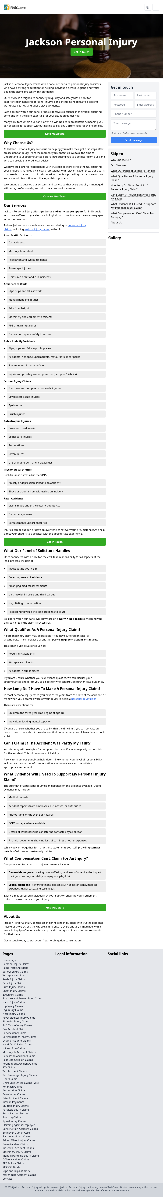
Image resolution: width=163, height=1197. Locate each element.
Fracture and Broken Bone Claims (23, 998)
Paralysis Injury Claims (16, 1109)
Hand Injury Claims (14, 1002)
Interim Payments (13, 1102)
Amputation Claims (14, 1090)
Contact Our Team (54, 196)
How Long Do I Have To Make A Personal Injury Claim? (129, 187)
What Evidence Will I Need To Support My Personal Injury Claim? (133, 206)
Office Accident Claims (16, 1159)
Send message (134, 140)
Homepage (9, 960)
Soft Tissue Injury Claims (17, 1025)
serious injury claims (37, 229)
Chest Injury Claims (14, 991)
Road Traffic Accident (15, 968)
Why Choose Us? (121, 160)
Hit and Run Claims (14, 1048)
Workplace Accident (14, 975)
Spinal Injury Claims (14, 1121)
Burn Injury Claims (14, 987)
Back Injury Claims (14, 983)
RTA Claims (9, 1067)
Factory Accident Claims (17, 1136)
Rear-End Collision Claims (18, 1060)
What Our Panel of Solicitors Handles (133, 171)
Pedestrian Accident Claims (19, 1056)
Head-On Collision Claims (18, 1044)
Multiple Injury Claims (16, 1106)
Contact (7, 1178)
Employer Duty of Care (16, 1132)
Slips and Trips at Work (16, 1171)
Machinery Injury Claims (17, 1152)
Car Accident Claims (14, 1033)
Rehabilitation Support (16, 1113)
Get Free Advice (54, 134)
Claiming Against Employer (19, 1125)
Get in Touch (55, 542)
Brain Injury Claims (14, 1094)
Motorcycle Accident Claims (19, 1052)
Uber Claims (10, 1079)
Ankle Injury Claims (14, 979)
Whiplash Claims (12, 1086)
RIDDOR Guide (11, 1167)
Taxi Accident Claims (15, 1071)
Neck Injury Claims (14, 1014)
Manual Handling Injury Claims (21, 1155)
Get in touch (81, 52)
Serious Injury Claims (15, 971)
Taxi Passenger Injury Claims (20, 1075)
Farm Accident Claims (15, 1144)
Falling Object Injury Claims (19, 1140)
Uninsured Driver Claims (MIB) (21, 1083)
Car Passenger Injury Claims (19, 1037)
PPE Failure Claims (14, 1163)
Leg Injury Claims (13, 1010)
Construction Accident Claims (20, 1129)
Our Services (118, 165)
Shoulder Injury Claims (16, 1021)
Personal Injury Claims (16, 964)
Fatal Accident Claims (15, 1098)
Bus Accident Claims (15, 1029)
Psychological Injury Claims (19, 1017)
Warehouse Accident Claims (19, 1175)
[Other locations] (148, 7)
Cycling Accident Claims (17, 1040)
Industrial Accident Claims (18, 1148)
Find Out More (55, 907)
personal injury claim (83, 699)
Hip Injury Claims (13, 1006)
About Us (116, 222)
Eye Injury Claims (13, 994)
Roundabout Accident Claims (20, 1063)
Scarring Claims (12, 1117)
